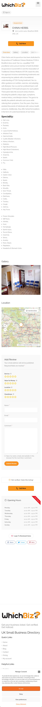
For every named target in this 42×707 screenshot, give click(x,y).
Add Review (35, 52)
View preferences (21, 699)
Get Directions (32, 310)
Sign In (7, 12)
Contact (5, 652)
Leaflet (20, 345)
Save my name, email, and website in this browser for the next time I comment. (20, 457)
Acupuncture (18, 23)
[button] (39, 672)
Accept (21, 688)
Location (25, 52)
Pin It (32, 542)
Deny (21, 694)
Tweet (22, 542)
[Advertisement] (21, 576)
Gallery (15, 52)
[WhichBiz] (13, 5)
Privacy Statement (21, 704)
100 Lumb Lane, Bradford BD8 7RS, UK (25, 32)
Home (5, 642)
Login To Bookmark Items (22, 536)
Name (7, 405)
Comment (8, 426)
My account (7, 659)
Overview (6, 52)
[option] (21, 280)
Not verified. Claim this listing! (22, 480)
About (5, 645)
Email (6, 415)
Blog (4, 649)
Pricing (5, 655)
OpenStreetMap (28, 345)
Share (11, 542)
